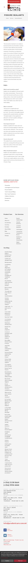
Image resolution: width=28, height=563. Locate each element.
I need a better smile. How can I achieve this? (8, 464)
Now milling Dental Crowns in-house (8, 342)
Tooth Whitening (7, 460)
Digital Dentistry (18, 243)
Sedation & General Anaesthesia (19, 238)
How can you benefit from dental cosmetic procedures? (8, 470)
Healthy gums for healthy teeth (8, 445)
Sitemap (7, 235)
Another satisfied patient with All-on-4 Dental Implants (8, 301)
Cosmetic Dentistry (18, 226)
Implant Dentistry (7, 425)
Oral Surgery (19, 229)
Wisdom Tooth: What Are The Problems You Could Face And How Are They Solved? (8, 453)
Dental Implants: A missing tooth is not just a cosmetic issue (8, 387)
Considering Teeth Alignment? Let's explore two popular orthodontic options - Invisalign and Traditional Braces (8, 271)
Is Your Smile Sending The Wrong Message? (8, 410)
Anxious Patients (7, 441)
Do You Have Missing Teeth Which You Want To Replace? (8, 402)
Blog (6, 231)
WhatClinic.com (7, 544)
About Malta (8, 229)
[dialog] (14, 557)
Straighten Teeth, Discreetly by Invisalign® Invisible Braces (8, 435)
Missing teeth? (8, 262)
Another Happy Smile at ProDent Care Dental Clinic (8, 254)
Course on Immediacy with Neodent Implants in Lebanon (8, 335)
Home (7, 18)
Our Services (8, 222)
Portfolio (7, 227)
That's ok (20, 560)
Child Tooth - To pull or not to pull (8, 308)
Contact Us (7, 233)
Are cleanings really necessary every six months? (8, 283)
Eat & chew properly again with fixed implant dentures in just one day (8, 418)
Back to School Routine (8, 288)
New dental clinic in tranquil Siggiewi (8, 380)
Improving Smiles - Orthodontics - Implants (8, 348)
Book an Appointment (14, 1)
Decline (7, 560)
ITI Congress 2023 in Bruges (8, 365)
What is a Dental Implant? (8, 428)
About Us (7, 220)
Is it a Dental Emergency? (8, 320)
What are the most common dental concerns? (8, 395)
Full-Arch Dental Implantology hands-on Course (8, 355)
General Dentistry (18, 18)
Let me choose (4, 557)
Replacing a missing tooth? (8, 323)
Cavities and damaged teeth (8, 259)
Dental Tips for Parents (8, 369)
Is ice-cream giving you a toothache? (7, 313)
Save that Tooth (8, 317)
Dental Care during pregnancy (7, 328)
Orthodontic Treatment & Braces (19, 233)
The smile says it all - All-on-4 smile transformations (8, 294)
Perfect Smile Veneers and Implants (8, 361)
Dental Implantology (19, 219)
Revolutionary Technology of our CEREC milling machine (8, 374)
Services (11, 18)
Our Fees (7, 224)
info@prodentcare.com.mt (15, 523)
